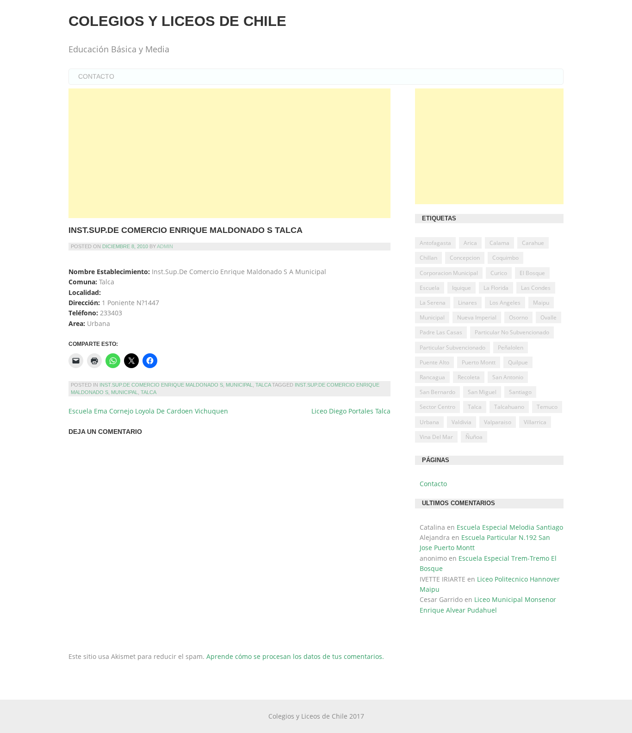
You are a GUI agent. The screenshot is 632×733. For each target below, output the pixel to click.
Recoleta (469, 377)
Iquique (461, 288)
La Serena (433, 303)
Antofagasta (435, 243)
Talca (263, 385)
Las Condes (536, 288)
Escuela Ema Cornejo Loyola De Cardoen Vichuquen (148, 411)
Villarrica (535, 422)
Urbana (429, 422)
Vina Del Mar (436, 437)
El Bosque (532, 273)
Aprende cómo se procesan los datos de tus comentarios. (295, 656)
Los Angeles (504, 303)
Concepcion (465, 258)
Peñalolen (510, 347)
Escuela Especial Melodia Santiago (510, 527)
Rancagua (432, 377)
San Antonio (507, 377)
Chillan (428, 258)
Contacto (96, 76)
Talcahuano (509, 407)
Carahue (533, 243)
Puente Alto (434, 362)
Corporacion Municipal (449, 273)
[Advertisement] (229, 153)
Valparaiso (497, 422)
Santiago (520, 392)
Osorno (518, 317)
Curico (498, 273)
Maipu (541, 303)
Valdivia (461, 422)
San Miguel (482, 392)
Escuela (430, 288)
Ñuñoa (474, 437)
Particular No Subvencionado (512, 332)
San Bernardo (437, 392)
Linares (467, 303)
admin (165, 246)
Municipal (239, 385)
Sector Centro (437, 407)
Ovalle (548, 317)
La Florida (495, 288)
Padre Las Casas (441, 332)
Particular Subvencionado (452, 347)
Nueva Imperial (476, 317)
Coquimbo (505, 258)
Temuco (547, 407)
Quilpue (518, 362)
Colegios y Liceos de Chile (177, 21)
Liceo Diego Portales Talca (350, 411)
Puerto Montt (479, 362)
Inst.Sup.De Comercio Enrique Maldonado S (161, 385)
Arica (470, 243)
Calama (499, 243)
